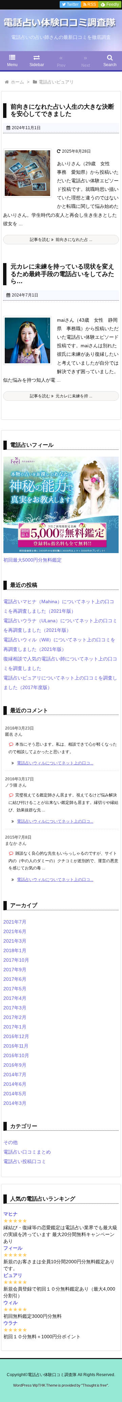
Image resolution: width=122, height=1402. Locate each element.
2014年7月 (14, 1074)
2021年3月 (14, 941)
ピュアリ (12, 1275)
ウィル (10, 1302)
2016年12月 (16, 1036)
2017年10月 (16, 960)
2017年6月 (14, 979)
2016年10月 (16, 1055)
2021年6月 (14, 931)
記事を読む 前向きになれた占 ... (61, 239)
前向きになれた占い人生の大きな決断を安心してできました (62, 110)
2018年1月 (14, 950)
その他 (10, 1142)
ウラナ (10, 1323)
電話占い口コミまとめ (27, 1152)
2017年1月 (14, 1027)
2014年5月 (14, 1093)
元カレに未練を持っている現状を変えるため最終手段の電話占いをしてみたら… (62, 274)
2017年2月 (14, 1017)
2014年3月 (14, 1103)
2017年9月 (14, 969)
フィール (12, 1248)
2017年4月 (14, 998)
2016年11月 (15, 1046)
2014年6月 (14, 1084)
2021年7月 (14, 922)
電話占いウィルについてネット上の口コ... (55, 763)
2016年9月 (14, 1065)
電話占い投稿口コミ (24, 1161)
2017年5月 (14, 988)
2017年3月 (14, 1007)
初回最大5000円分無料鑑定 (32, 560)
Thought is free (95, 1385)
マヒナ (10, 1214)
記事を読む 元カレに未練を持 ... (61, 396)
